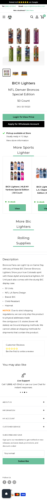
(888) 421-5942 (10, 6)
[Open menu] (4, 17)
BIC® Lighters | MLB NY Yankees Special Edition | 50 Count (17, 189)
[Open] (6, 493)
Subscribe (23, 461)
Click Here (29, 10)
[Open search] (31, 16)
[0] (42, 16)
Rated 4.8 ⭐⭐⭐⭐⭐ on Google (23, 2)
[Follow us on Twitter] (9, 482)
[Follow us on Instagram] (14, 482)
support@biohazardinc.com (34, 6)
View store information (17, 140)
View (17, 208)
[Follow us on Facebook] (4, 482)
